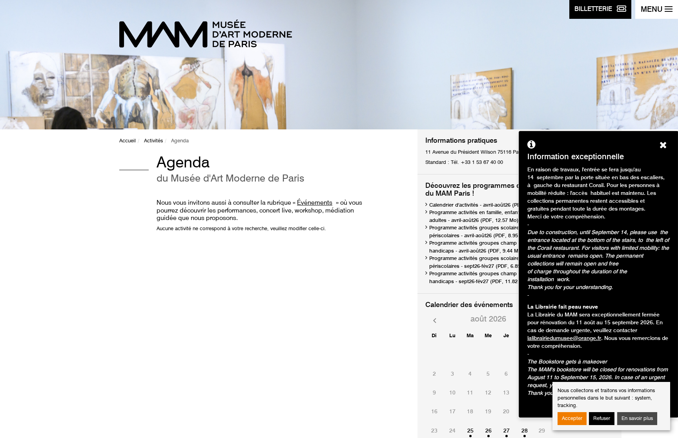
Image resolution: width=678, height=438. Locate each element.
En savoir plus (637, 418)
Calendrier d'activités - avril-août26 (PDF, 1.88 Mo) (488, 205)
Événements (314, 203)
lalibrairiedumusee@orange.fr (564, 338)
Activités (153, 141)
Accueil (127, 141)
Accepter (572, 418)
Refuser (601, 418)
